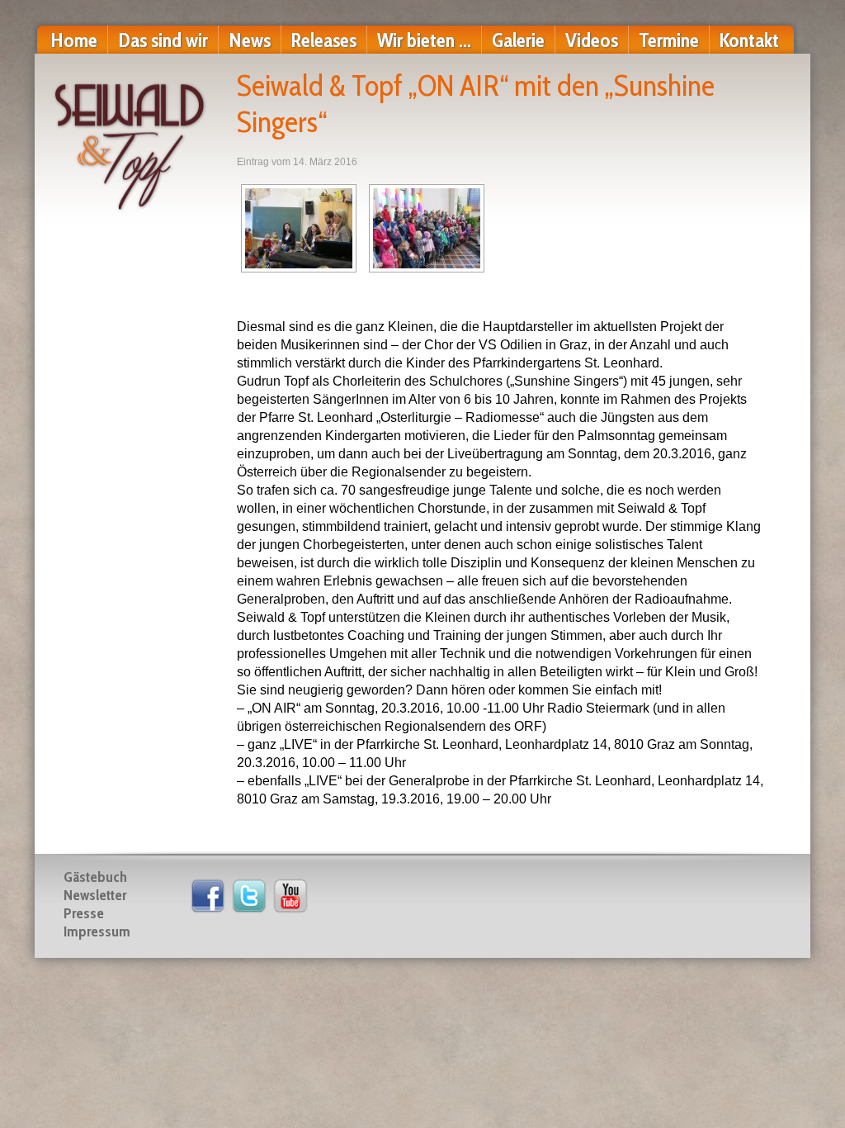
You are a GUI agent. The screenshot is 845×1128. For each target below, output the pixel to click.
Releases (323, 40)
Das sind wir (163, 40)
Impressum (97, 931)
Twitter (249, 896)
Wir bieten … (424, 40)
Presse (84, 913)
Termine (669, 40)
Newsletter (95, 895)
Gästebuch (95, 877)
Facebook (208, 896)
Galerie (518, 40)
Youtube (290, 896)
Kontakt (749, 40)
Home (73, 40)
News (250, 40)
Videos (591, 40)
